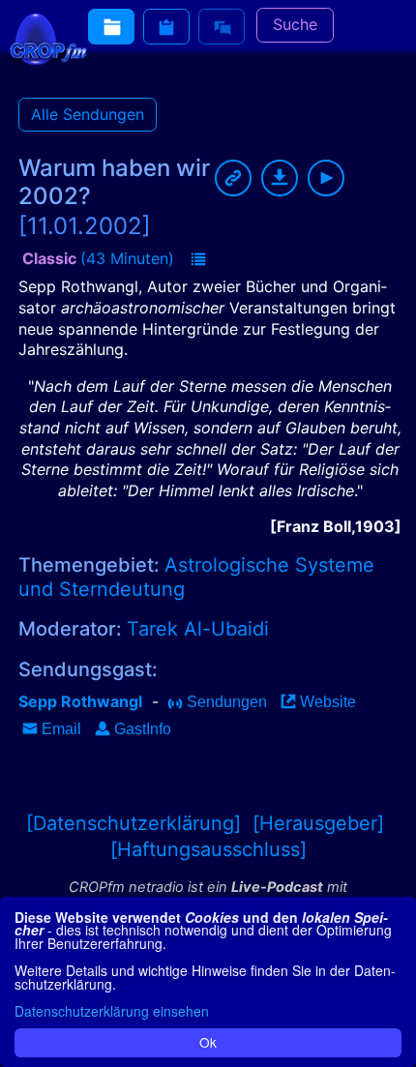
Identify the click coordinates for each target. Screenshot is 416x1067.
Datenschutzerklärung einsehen (112, 1011)
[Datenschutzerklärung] (133, 823)
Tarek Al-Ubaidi (198, 628)
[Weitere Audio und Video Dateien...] (166, 26)
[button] (198, 260)
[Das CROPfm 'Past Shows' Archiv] (111, 26)
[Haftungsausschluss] (208, 849)
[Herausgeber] (318, 823)
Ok (208, 1042)
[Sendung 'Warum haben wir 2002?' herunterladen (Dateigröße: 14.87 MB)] (279, 178)
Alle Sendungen (87, 114)
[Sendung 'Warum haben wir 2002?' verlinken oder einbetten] (233, 178)
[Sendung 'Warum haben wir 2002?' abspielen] (326, 178)
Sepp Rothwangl (80, 701)
